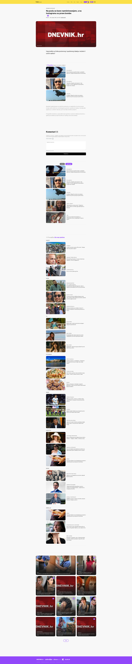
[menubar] (95, 2)
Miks (71, 1)
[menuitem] (95, 2)
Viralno (68, 1)
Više (66, 640)
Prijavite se (66, 153)
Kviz (74, 1)
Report (78, 1)
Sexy (81, 1)
